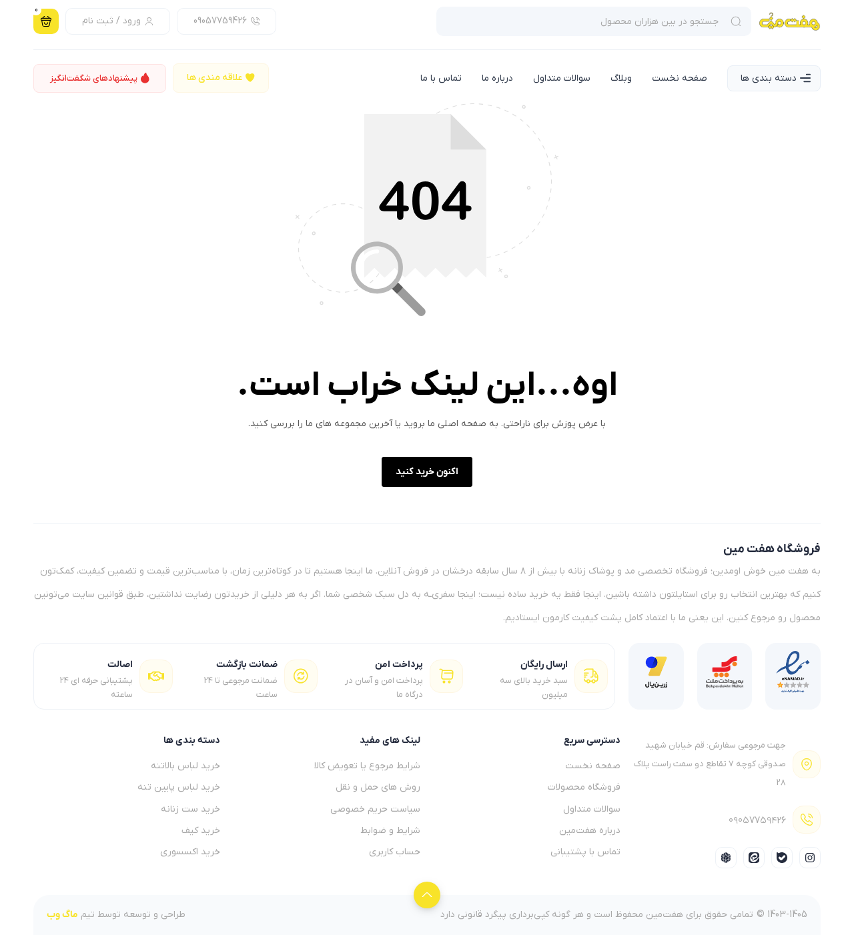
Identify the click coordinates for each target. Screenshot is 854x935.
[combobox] (580, 21)
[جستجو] (738, 21)
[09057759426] (807, 820)
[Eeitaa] (754, 857)
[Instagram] (810, 857)
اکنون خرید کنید (427, 471)
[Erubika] (726, 857)
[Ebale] (782, 857)
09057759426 (757, 823)
